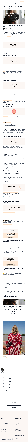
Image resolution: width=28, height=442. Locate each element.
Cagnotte (15, 3)
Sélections (19, 3)
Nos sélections (22, 1)
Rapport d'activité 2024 (18, 430)
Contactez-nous (17, 434)
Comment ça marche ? (18, 422)
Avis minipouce (17, 429)
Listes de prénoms (3, 431)
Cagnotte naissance (17, 423)
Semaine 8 (4, 357)
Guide (2, 424)
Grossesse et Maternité (4, 423)
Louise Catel (2, 372)
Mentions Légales (17, 431)
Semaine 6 (5, 356)
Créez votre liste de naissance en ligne (15, 365)
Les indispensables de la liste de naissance (10, 213)
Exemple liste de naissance (5, 428)
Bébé (2, 419)
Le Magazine (9, 3)
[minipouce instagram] (13, 408)
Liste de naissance (17, 419)
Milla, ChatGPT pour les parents (5, 433)
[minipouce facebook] (14, 408)
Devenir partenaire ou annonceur (19, 435)
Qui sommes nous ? (17, 428)
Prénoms (13, 3)
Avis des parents (3, 432)
